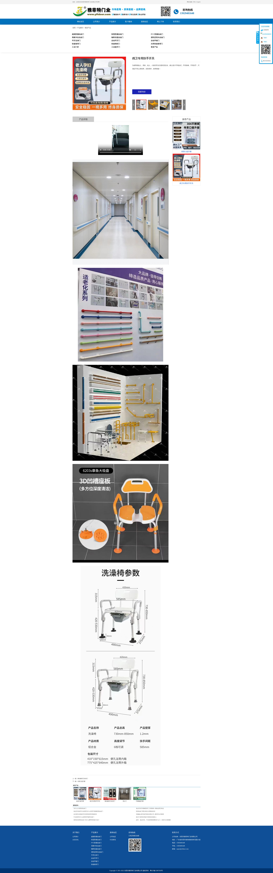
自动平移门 (95, 861)
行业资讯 (113, 839)
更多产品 (88, 28)
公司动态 (113, 836)
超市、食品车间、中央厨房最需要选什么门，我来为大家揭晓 (153, 820)
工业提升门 (115, 47)
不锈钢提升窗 (140, 801)
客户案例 (128, 21)
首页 (74, 28)
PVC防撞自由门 (96, 843)
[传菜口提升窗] (80, 793)
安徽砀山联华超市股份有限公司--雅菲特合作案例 (150, 814)
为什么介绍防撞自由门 (80, 808)
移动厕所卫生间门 (83, 778)
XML (194, 2)
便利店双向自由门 (97, 852)
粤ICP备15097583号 (156, 870)
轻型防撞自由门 (96, 839)
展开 (257, 37)
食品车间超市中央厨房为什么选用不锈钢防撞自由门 (88, 811)
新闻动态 (144, 21)
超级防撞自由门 (96, 836)
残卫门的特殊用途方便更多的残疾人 (146, 817)
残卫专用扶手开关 (95, 801)
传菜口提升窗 (81, 781)
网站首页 (80, 21)
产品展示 (112, 21)
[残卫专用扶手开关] (95, 793)
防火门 (125, 801)
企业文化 (75, 839)
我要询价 (142, 92)
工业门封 (75, 47)
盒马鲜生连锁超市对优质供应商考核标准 (85, 814)
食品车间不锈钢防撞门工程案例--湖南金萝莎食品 (150, 808)
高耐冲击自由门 (96, 846)
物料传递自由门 (96, 849)
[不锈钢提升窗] (139, 793)
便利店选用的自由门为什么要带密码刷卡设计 (86, 820)
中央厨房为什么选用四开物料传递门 (84, 817)
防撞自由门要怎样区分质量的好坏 (145, 811)
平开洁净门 (95, 855)
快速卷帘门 (95, 864)
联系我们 (176, 21)
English (198, 2)
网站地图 (189, 2)
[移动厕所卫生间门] (109, 793)
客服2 (265, 41)
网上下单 (160, 21)
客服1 (265, 37)
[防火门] (124, 793)
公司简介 (96, 21)
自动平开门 (95, 858)
